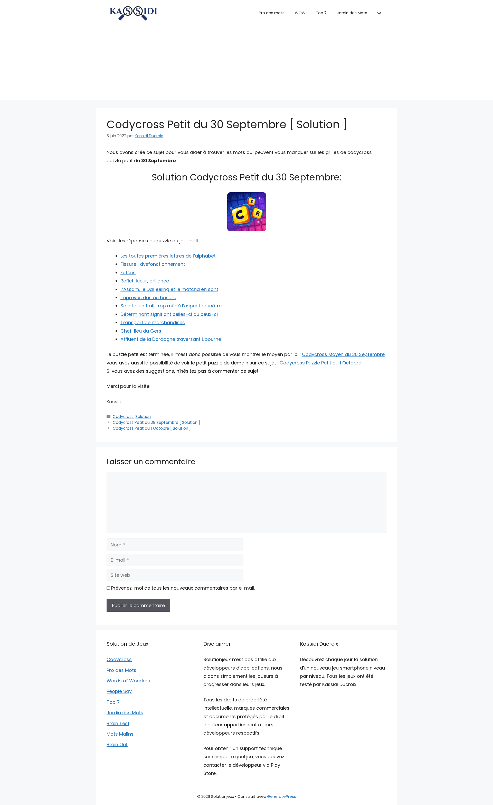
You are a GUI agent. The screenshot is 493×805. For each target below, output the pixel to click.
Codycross (123, 416)
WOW (300, 12)
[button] (379, 13)
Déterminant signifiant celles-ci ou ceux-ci (169, 314)
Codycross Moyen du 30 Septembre (343, 354)
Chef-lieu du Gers (140, 331)
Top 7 (321, 12)
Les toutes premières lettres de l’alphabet (168, 256)
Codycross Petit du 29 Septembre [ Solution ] (156, 422)
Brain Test (118, 723)
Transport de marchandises (152, 322)
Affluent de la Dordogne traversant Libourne (170, 339)
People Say (119, 691)
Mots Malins (120, 734)
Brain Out (117, 744)
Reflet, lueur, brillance (144, 281)
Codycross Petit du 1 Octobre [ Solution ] (152, 428)
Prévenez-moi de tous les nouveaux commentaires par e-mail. (183, 588)
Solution (143, 416)
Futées (128, 272)
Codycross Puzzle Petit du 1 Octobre (320, 363)
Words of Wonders (128, 681)
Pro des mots (272, 12)
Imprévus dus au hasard (148, 297)
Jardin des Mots (352, 12)
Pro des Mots (121, 670)
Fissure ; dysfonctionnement (152, 264)
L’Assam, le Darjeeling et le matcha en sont (169, 289)
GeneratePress (281, 796)
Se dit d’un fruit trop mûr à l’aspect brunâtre (171, 306)
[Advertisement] (246, 64)
